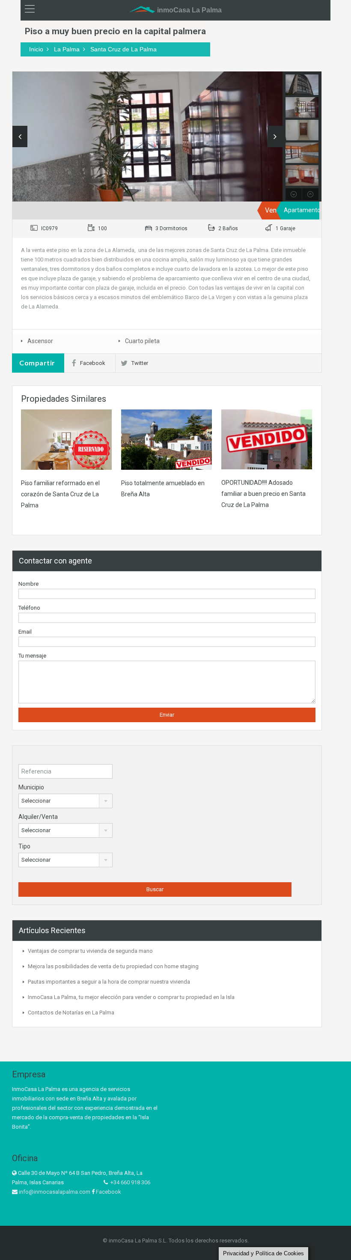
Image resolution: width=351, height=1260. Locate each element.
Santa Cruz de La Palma (123, 49)
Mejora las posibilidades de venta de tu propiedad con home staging (113, 966)
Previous (19, 136)
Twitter (139, 363)
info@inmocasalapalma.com (54, 1192)
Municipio (31, 787)
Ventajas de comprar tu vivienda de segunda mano (90, 951)
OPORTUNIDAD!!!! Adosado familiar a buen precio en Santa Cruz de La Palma (263, 493)
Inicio (36, 49)
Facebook (92, 363)
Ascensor (40, 341)
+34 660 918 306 (130, 1182)
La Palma (67, 49)
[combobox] (65, 801)
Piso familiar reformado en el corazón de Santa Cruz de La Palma (60, 494)
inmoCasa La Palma (188, 10)
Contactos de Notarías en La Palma (71, 1012)
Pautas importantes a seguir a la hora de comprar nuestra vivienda (109, 981)
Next (275, 136)
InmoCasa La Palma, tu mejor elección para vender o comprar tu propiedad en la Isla (131, 997)
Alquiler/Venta (38, 816)
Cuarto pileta (142, 341)
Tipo (24, 846)
